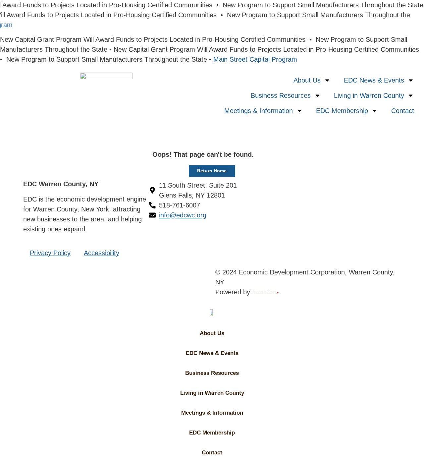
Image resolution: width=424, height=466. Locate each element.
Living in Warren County (369, 95)
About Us (307, 80)
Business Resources (281, 95)
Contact (402, 110)
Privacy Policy (50, 253)
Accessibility (101, 253)
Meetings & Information (258, 110)
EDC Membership (342, 110)
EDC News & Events (374, 80)
